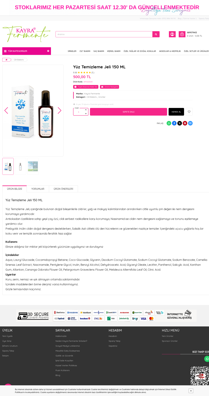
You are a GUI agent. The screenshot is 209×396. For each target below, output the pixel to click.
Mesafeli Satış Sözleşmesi (68, 351)
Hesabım (113, 336)
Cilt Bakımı (19, 59)
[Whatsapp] (169, 123)
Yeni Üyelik (7, 336)
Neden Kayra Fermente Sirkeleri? (71, 341)
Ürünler (101, 97)
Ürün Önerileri (63, 188)
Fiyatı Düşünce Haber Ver (87, 87)
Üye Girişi (6, 341)
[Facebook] (174, 123)
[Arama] (156, 34)
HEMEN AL (176, 112)
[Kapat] (191, 391)
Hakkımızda (61, 336)
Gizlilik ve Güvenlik (64, 355)
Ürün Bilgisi (14, 188)
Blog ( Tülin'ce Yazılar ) (187, 18)
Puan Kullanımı (63, 370)
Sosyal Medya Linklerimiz (68, 346)
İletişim (5, 355)
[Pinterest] (185, 123)
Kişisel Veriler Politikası (66, 365)
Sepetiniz (113, 346)
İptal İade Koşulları (64, 360)
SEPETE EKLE (128, 112)
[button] (6, 110)
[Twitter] (179, 123)
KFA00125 (88, 82)
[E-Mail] (190, 123)
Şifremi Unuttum (10, 346)
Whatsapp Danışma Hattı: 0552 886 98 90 (158, 18)
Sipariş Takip (8, 351)
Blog (58, 375)
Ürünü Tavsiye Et (111, 87)
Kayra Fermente (92, 93)
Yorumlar (37, 188)
